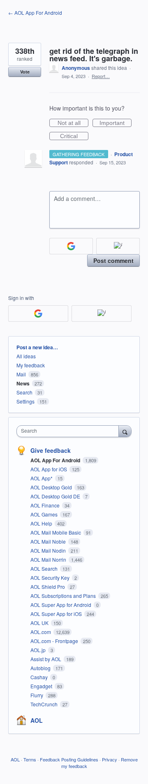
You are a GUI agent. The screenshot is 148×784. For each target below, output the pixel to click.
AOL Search (44, 568)
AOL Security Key (50, 577)
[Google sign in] (71, 246)
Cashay (39, 676)
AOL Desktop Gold (51, 487)
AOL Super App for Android (61, 604)
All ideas (26, 356)
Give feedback (50, 450)
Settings (25, 401)
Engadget (41, 686)
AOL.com (41, 631)
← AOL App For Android (35, 12)
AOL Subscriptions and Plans (63, 595)
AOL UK (40, 622)
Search (24, 392)
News (23, 383)
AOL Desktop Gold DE (55, 496)
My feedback (30, 365)
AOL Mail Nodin (48, 550)
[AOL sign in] (118, 246)
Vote (25, 72)
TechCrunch (44, 704)
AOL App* (42, 478)
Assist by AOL (46, 658)
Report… (101, 76)
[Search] (125, 431)
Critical (74, 136)
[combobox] (69, 431)
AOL (36, 720)
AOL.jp (38, 649)
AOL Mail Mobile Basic (56, 532)
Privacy (109, 759)
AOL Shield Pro (48, 586)
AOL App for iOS (49, 469)
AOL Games (44, 514)
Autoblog (41, 667)
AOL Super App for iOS (56, 613)
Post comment (113, 260)
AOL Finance (45, 505)
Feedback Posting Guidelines (69, 759)
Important (115, 123)
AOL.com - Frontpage (54, 640)
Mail (21, 374)
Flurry (37, 695)
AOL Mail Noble (48, 541)
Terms (29, 759)
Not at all (73, 123)
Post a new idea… (37, 347)
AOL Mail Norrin (48, 559)
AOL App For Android (55, 460)
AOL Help (41, 523)
